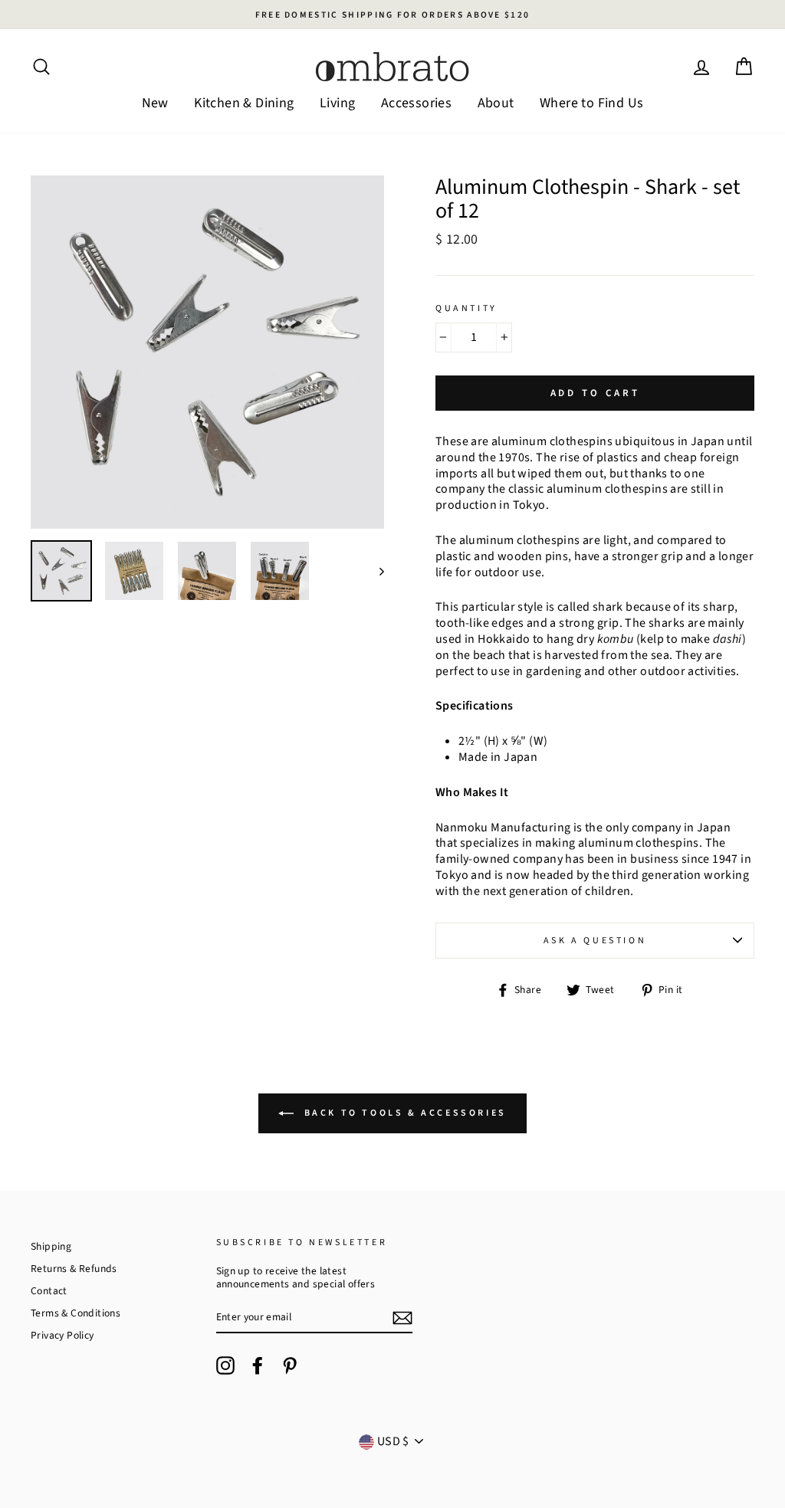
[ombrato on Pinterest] (290, 1365)
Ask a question (595, 940)
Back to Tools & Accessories (403, 1113)
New (155, 103)
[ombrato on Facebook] (257, 1365)
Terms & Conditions (75, 1313)
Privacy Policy (62, 1335)
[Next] (374, 571)
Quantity (466, 309)
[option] (392, 14)
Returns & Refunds (74, 1268)
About (496, 103)
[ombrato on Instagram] (225, 1365)
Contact (49, 1290)
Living (337, 103)
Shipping (51, 1246)
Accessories (416, 103)
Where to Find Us (591, 103)
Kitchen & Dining (244, 103)
